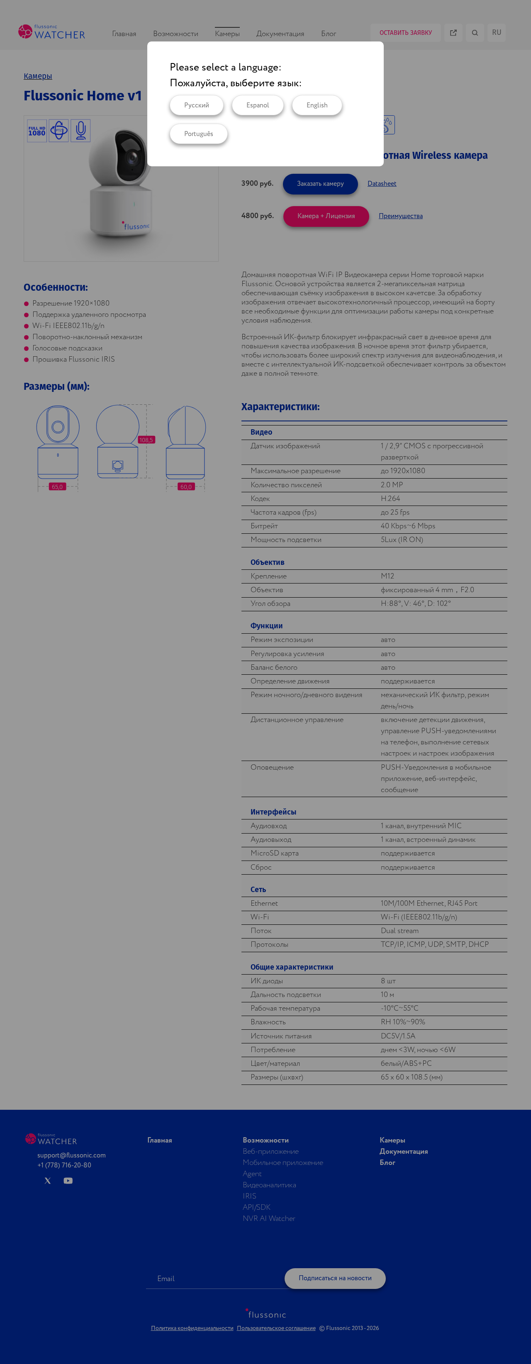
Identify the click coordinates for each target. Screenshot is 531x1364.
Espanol (257, 105)
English (317, 105)
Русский (196, 105)
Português (198, 134)
